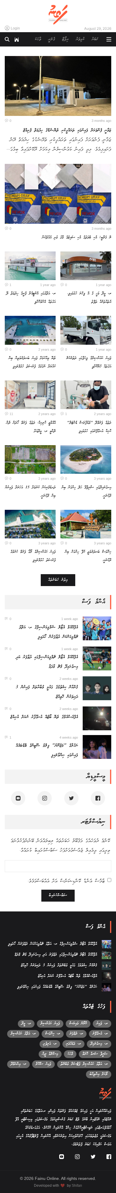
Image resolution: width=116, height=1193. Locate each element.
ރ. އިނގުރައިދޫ (99, 1044)
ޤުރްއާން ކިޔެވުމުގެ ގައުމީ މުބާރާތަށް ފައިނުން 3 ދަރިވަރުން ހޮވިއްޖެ (59, 965)
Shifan (77, 1185)
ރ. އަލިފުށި (50, 1044)
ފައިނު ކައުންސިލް (50, 1023)
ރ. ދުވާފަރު (76, 1034)
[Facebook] (98, 798)
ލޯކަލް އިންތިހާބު (99, 1074)
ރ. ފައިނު (102, 1023)
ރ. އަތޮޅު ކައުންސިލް (23, 1034)
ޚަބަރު (95, 39)
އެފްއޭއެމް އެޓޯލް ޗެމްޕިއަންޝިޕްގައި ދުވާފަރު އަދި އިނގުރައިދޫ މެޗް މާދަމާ (56, 955)
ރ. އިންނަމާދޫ (18, 1064)
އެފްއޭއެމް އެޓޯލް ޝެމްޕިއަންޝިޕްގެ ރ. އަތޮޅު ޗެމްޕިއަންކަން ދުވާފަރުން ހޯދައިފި (52, 944)
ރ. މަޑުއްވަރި (73, 1044)
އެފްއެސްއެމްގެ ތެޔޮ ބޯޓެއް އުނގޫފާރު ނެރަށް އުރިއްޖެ (44, 717)
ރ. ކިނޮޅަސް (52, 1034)
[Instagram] (44, 798)
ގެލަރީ (51, 39)
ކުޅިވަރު (80, 39)
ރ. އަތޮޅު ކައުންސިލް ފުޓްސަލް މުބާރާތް (84, 1064)
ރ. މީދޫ (26, 1023)
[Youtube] (18, 798)
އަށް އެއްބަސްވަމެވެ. (66, 881)
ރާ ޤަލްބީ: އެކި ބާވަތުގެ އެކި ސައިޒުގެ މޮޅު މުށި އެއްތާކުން (76, 237)
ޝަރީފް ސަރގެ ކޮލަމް (95, 1054)
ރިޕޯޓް (65, 39)
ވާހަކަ (38, 39)
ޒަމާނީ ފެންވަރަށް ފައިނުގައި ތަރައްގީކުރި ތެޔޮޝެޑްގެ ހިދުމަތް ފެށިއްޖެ (67, 130)
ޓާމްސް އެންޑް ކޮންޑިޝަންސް (82, 881)
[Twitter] (71, 798)
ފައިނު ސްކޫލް (43, 1064)
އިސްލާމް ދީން (50, 1054)
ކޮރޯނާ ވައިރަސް (78, 1023)
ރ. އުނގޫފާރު (100, 1034)
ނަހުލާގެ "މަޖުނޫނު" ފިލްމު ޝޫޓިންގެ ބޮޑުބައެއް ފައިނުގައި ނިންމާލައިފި (57, 987)
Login (15, 28)
